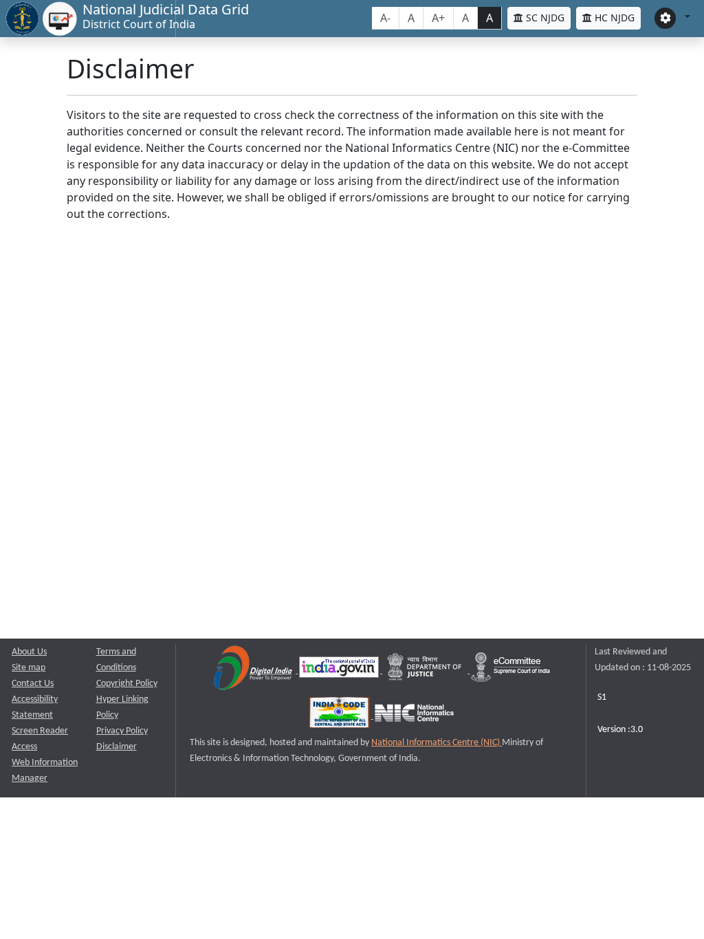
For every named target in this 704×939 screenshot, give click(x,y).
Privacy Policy (122, 731)
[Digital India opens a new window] (254, 670)
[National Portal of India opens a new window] (340, 670)
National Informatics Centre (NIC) (436, 742)
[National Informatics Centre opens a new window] (414, 715)
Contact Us (33, 683)
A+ (438, 17)
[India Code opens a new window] (340, 715)
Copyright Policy (126, 683)
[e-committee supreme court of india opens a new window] (510, 670)
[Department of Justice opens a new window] (426, 670)
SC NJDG (543, 17)
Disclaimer (116, 746)
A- (385, 17)
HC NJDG (613, 17)
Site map (28, 667)
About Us (29, 652)
